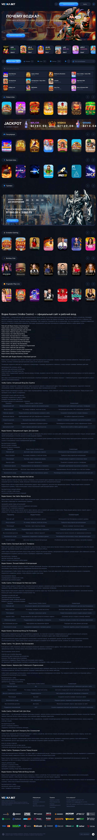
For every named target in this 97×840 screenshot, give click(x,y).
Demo (6, 116)
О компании (36, 800)
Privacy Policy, (91, 804)
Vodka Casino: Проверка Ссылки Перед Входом (16, 351)
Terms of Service (70, 806)
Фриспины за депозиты (39, 805)
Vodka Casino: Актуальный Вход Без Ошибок (15, 328)
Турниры (35, 803)
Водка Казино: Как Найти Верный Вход (13, 334)
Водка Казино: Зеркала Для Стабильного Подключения (18, 345)
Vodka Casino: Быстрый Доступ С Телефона (15, 336)
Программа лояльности (39, 801)
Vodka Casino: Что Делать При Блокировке (14, 343)
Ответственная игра (55, 801)
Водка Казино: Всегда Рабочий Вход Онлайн (15, 353)
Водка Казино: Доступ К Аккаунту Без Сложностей (17, 349)
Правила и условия (54, 800)
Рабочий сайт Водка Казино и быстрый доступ (15, 326)
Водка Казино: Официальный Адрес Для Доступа (16, 330)
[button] (3, 61)
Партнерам (52, 807)
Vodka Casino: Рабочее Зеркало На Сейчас (14, 332)
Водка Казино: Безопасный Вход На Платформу (16, 341)
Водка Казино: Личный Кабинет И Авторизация (16, 337)
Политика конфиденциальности (55, 804)
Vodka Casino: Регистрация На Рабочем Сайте (15, 339)
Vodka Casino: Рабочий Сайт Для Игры (13, 347)
